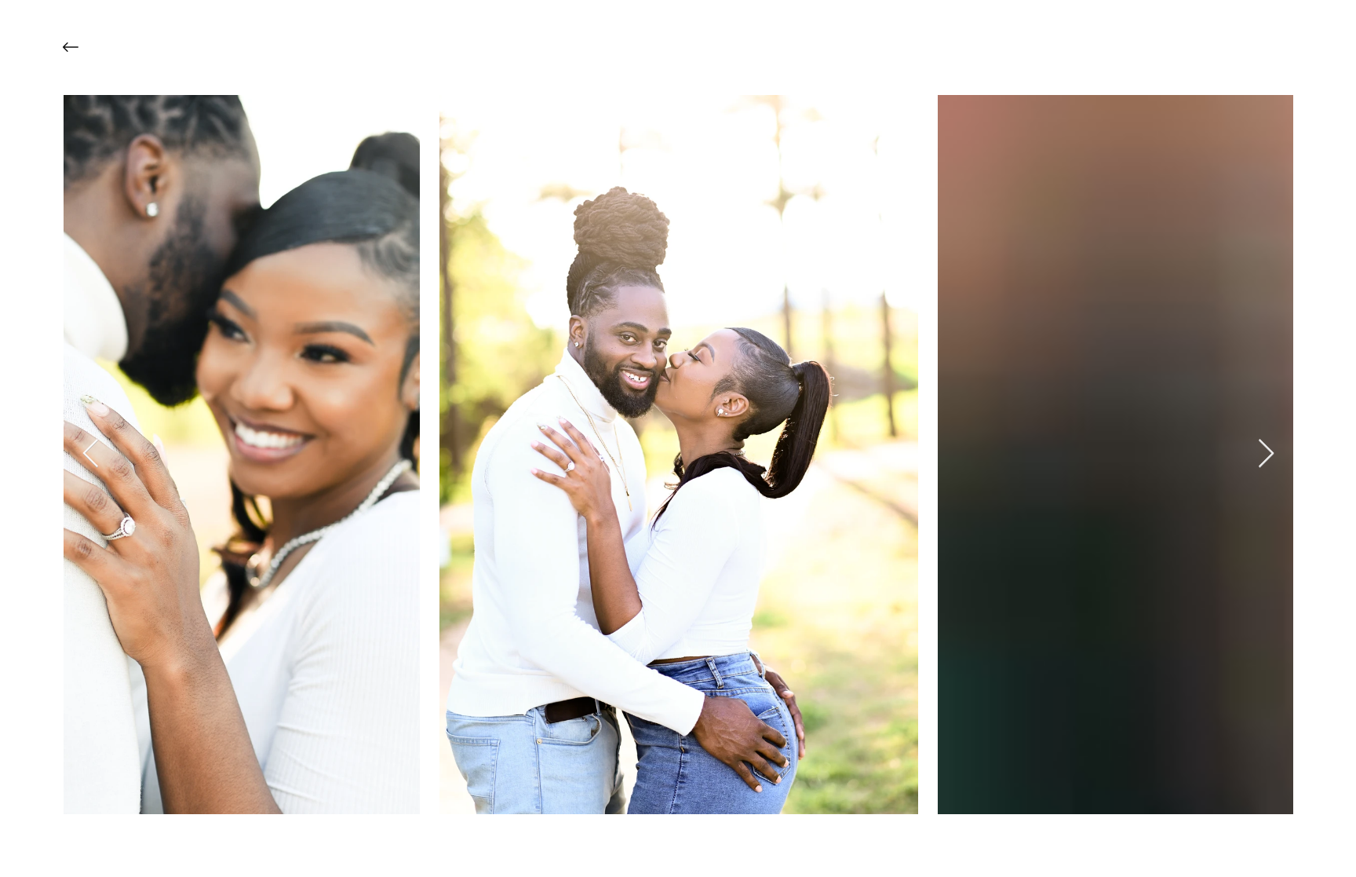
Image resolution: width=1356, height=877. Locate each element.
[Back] (82, 47)
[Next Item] (1266, 454)
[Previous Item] (91, 454)
